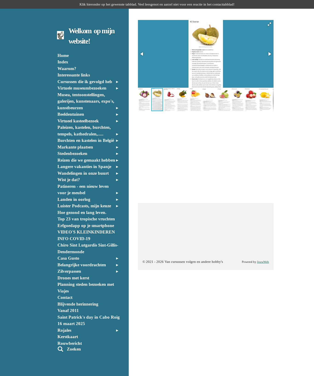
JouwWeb (263, 262)
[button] (269, 24)
